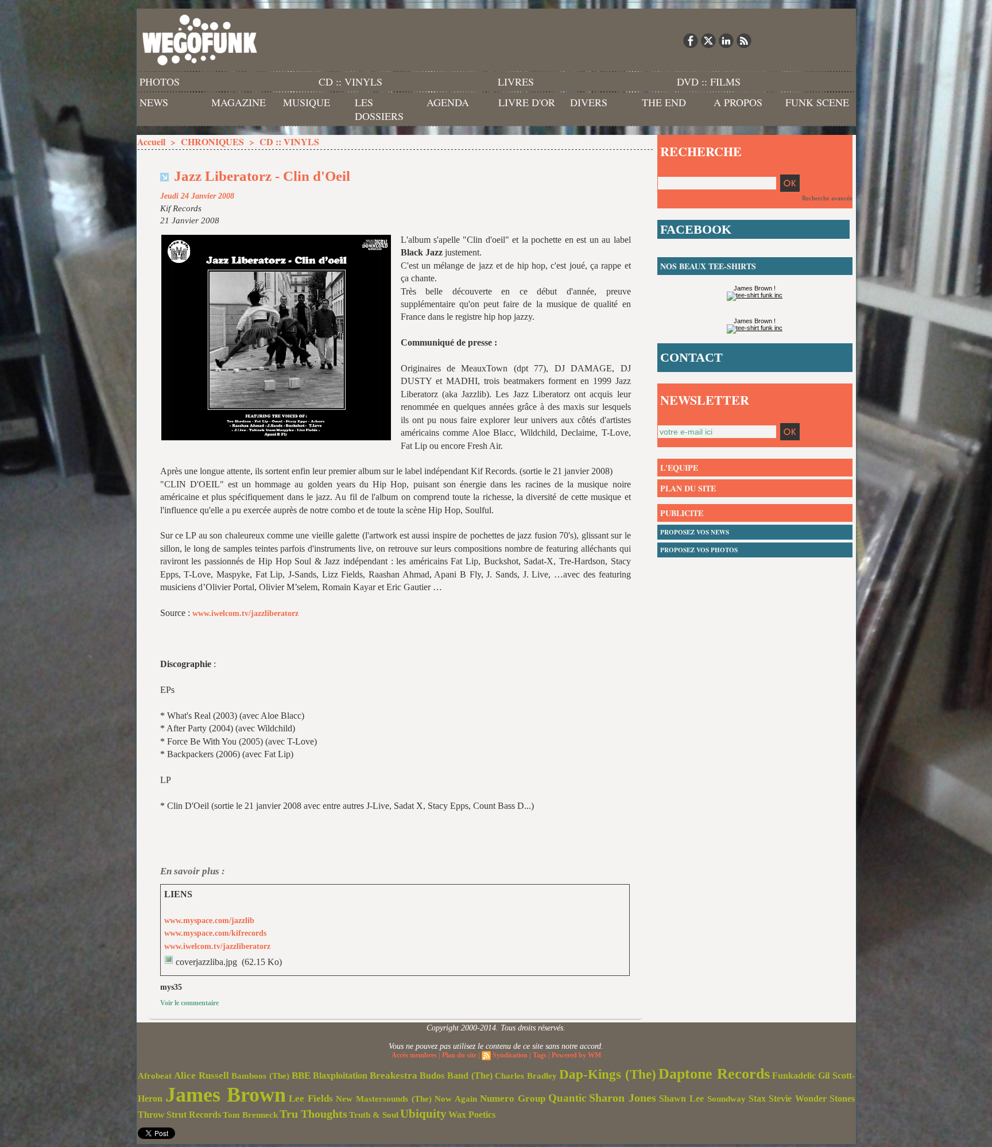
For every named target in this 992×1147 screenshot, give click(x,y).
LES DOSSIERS (379, 109)
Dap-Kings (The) (607, 1074)
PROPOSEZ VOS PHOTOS (699, 550)
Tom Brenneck (250, 1114)
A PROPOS (738, 102)
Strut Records (193, 1115)
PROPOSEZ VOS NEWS (694, 532)
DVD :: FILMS (709, 81)
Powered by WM (576, 1055)
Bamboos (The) (260, 1075)
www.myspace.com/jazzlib (209, 920)
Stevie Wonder (798, 1099)
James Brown (225, 1094)
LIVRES (516, 81)
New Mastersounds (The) (384, 1098)
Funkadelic (794, 1075)
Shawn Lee (681, 1098)
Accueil (151, 141)
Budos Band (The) (456, 1075)
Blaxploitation (340, 1076)
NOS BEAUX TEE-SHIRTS (708, 266)
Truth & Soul (373, 1114)
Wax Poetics (471, 1114)
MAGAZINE (238, 102)
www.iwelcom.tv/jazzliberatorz (245, 613)
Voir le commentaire (189, 1003)
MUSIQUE (306, 102)
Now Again (456, 1098)
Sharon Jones (622, 1097)
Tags (540, 1055)
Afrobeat (155, 1075)
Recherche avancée (827, 198)
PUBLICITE (681, 513)
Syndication (510, 1055)
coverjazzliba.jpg (206, 962)
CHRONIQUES (212, 141)
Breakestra (393, 1075)
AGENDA (448, 102)
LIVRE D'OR (526, 102)
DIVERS (588, 102)
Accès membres (414, 1055)
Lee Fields (311, 1098)
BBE (301, 1075)
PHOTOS (160, 81)
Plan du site (459, 1055)
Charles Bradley (526, 1075)
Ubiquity (423, 1114)
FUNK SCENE (817, 102)
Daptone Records (714, 1073)
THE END (664, 102)
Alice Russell (201, 1075)
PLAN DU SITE (688, 488)
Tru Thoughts (313, 1113)
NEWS (154, 102)
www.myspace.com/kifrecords (215, 933)
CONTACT (691, 357)
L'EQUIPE (679, 468)
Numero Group (512, 1098)
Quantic (567, 1098)
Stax (757, 1098)
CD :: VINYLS (350, 81)
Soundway (726, 1098)
